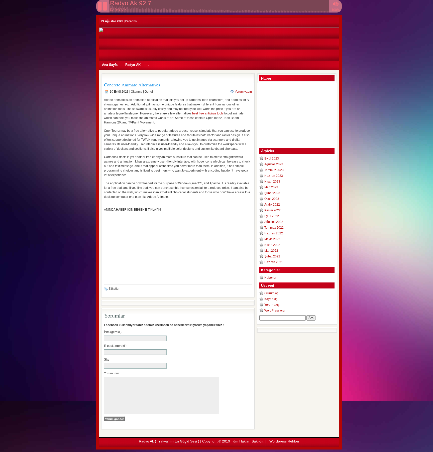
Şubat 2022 (272, 256)
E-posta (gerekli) (115, 346)
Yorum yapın (243, 91)
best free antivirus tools (208, 113)
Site (106, 359)
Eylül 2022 (271, 216)
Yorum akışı (272, 305)
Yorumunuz (112, 373)
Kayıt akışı (271, 299)
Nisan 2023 (272, 181)
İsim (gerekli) (113, 332)
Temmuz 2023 (274, 170)
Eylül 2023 (271, 158)
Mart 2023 (271, 187)
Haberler (270, 277)
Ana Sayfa (110, 65)
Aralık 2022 (272, 204)
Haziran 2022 (273, 233)
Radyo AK (133, 65)
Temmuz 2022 (274, 227)
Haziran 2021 (273, 262)
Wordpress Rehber (284, 441)
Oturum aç (271, 293)
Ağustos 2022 (273, 222)
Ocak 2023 (271, 199)
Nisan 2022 (272, 245)
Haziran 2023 (273, 176)
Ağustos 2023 (273, 164)
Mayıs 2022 (272, 239)
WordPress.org (274, 310)
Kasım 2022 (272, 210)
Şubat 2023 (272, 193)
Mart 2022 (271, 250)
